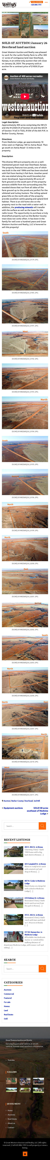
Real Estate (8, 1014)
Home (10, 1110)
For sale (7, 1002)
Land (6, 1010)
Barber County (17, 801)
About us (11, 1123)
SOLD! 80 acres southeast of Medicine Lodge (37, 810)
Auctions (7, 989)
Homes (7, 1006)
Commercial (9, 994)
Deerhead (28, 801)
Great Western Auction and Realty (19, 1040)
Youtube (11, 1060)
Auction (7, 801)
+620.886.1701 (36, 4)
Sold (6, 1018)
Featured (8, 998)
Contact (11, 1127)
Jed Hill (37, 801)
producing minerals (24, 207)
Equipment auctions (13, 807)
